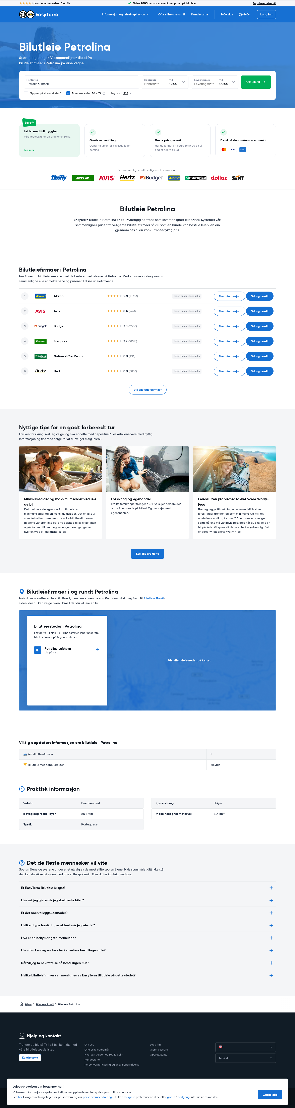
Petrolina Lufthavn (58, 648)
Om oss (89, 1044)
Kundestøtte (199, 14)
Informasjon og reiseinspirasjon (123, 14)
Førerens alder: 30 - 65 (86, 93)
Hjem (28, 1004)
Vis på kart (51, 652)
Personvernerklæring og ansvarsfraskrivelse (111, 1064)
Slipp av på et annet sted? (45, 93)
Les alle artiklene (147, 553)
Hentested (32, 80)
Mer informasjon (229, 296)
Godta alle (270, 1094)
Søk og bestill (260, 296)
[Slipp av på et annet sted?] (26, 93)
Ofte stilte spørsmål (171, 14)
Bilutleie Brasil (153, 598)
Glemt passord (159, 1049)
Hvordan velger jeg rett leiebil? (103, 1054)
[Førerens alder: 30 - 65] (68, 93)
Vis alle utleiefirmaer (148, 389)
